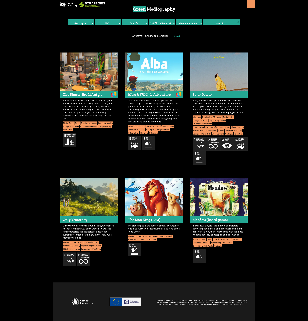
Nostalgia (144, 133)
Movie (80, 242)
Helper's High (133, 133)
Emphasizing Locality (217, 120)
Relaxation (153, 133)
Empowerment (218, 134)
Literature (197, 117)
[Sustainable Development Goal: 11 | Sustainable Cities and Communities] (69, 140)
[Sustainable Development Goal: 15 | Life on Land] (148, 143)
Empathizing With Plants (91, 249)
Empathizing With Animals (221, 242)
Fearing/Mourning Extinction (157, 129)
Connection (67, 130)
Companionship (105, 126)
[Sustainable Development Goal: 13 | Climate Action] (227, 144)
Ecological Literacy (91, 242)
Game (77, 123)
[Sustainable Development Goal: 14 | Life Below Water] (134, 143)
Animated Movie (69, 242)
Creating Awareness (89, 123)
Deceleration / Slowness (211, 117)
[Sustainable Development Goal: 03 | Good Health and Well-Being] (199, 144)
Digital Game (68, 123)
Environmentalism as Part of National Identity (211, 127)
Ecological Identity (105, 123)
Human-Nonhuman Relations (205, 130)
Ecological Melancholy (202, 134)
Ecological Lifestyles (71, 126)
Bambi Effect (133, 239)
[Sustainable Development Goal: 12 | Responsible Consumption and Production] (213, 144)
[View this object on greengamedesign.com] (114, 94)
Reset (177, 35)
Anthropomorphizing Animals (161, 236)
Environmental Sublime (202, 124)
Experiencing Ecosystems (91, 245)
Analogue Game (199, 239)
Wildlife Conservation (165, 126)
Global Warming (237, 127)
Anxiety (221, 130)
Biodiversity (150, 126)
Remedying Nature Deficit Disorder (227, 239)
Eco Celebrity (228, 117)
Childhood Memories (88, 126)
